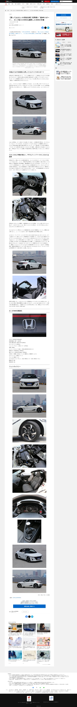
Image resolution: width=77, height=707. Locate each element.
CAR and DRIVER (26, 31)
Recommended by (45, 664)
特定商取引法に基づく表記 (20, 692)
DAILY (58, 42)
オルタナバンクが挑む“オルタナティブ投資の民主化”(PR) (30, 7)
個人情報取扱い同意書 (45, 692)
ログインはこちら (63, 17)
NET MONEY (51, 692)
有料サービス (47, 1)
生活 (10, 14)
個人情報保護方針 (38, 692)
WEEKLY (63, 42)
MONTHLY (69, 42)
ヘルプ (60, 692)
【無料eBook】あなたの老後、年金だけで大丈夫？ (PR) (47, 7)
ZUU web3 (56, 692)
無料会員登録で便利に (54, 1)
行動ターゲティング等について (29, 692)
